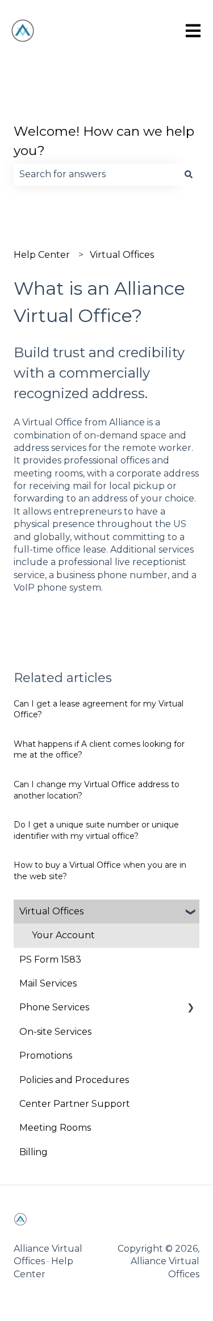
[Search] (188, 174)
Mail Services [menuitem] (48, 983)
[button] (190, 912)
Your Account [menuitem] (63, 935)
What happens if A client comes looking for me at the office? (99, 749)
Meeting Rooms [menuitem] (55, 1127)
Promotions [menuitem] (45, 1055)
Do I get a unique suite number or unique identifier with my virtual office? (96, 830)
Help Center (42, 254)
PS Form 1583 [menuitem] (50, 959)
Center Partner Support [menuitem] (74, 1103)
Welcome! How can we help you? (104, 141)
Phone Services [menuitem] (54, 1007)
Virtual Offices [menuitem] (51, 911)
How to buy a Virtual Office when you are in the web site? (100, 870)
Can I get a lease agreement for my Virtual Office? (98, 709)
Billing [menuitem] (33, 1152)
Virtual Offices (122, 254)
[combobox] (96, 174)
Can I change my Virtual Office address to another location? (96, 790)
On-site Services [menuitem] (55, 1031)
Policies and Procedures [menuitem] (74, 1080)
